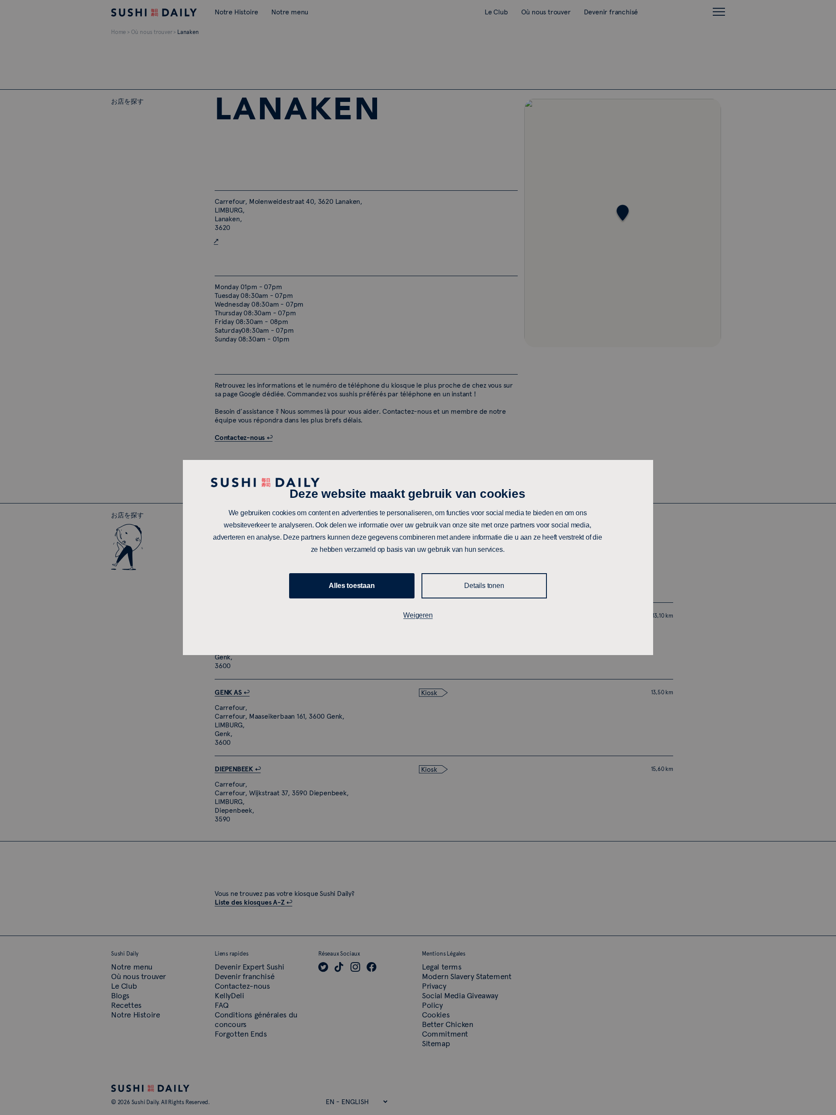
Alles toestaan (351, 585)
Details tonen (484, 585)
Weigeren (417, 615)
